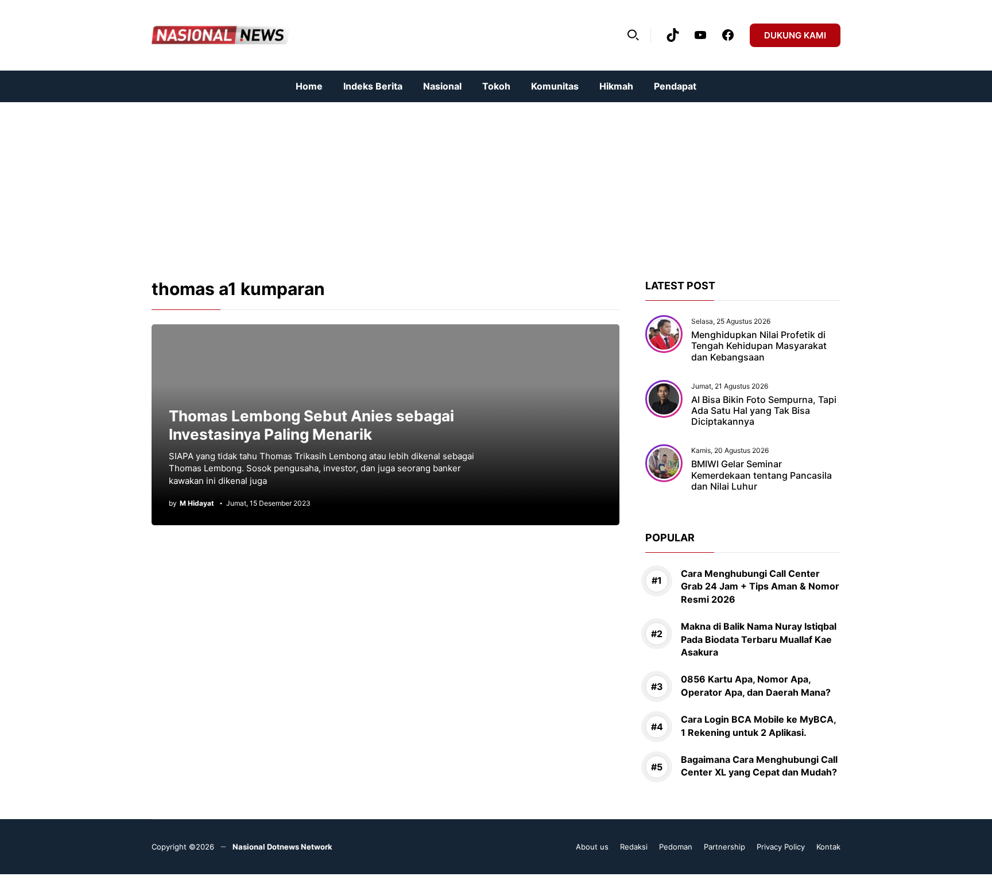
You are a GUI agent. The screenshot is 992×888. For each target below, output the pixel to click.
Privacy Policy (781, 846)
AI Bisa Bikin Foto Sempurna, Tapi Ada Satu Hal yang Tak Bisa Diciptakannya (763, 410)
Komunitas (555, 86)
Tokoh (496, 86)
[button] (633, 35)
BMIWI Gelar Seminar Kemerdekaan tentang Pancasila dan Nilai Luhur (761, 474)
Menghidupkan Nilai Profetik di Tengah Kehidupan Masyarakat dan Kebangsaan (759, 345)
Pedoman (675, 846)
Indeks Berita (372, 86)
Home (309, 86)
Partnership (724, 846)
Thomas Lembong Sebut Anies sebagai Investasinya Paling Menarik (311, 425)
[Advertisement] (344, 182)
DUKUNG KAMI (795, 35)
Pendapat (675, 86)
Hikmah (616, 86)
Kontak (828, 846)
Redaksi (634, 846)
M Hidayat (197, 503)
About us (592, 846)
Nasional (442, 86)
